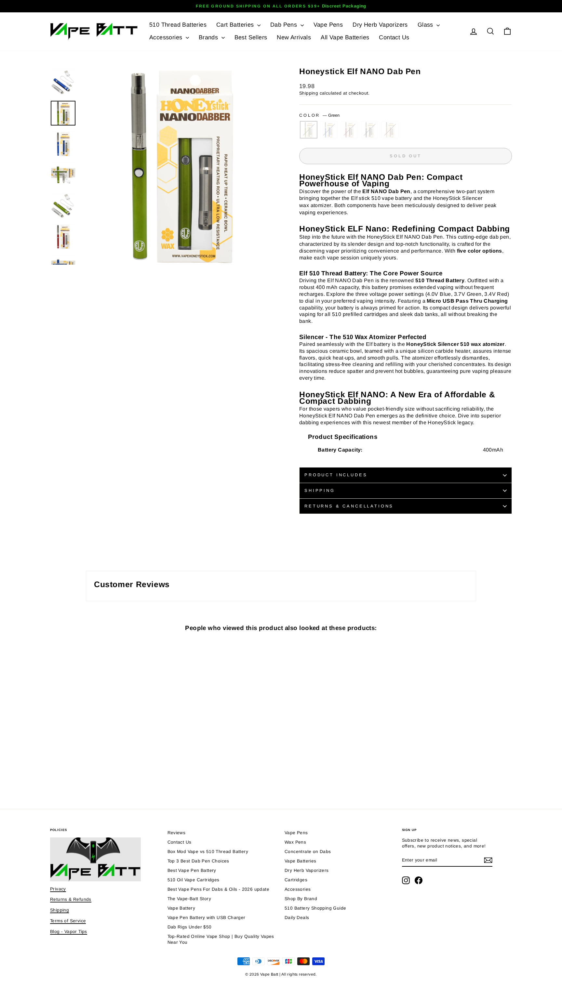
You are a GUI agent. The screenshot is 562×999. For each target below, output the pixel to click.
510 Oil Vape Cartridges (193, 879)
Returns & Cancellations (349, 506)
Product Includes (335, 474)
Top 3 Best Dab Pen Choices (198, 861)
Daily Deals (297, 917)
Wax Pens (295, 842)
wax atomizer (315, 205)
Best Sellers (250, 37)
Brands (209, 37)
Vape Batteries (300, 861)
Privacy (58, 889)
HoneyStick (381, 237)
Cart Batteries (236, 24)
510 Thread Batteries (178, 24)
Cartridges (296, 879)
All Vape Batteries (345, 37)
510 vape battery (391, 198)
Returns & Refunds (70, 899)
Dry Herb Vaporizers (380, 24)
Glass (426, 24)
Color (319, 115)
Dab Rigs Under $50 (189, 927)
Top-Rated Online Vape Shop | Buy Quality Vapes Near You (220, 939)
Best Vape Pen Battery (191, 870)
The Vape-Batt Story (189, 898)
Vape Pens (328, 24)
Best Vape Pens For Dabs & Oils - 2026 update (218, 889)
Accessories (166, 37)
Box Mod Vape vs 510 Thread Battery (207, 851)
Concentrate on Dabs (308, 851)
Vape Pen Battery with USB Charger (206, 917)
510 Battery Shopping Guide (315, 908)
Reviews (176, 832)
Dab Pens (284, 24)
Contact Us (394, 37)
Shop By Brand (301, 898)
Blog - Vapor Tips (68, 931)
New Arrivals (294, 37)
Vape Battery (181, 908)
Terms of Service (68, 920)
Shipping (308, 93)
